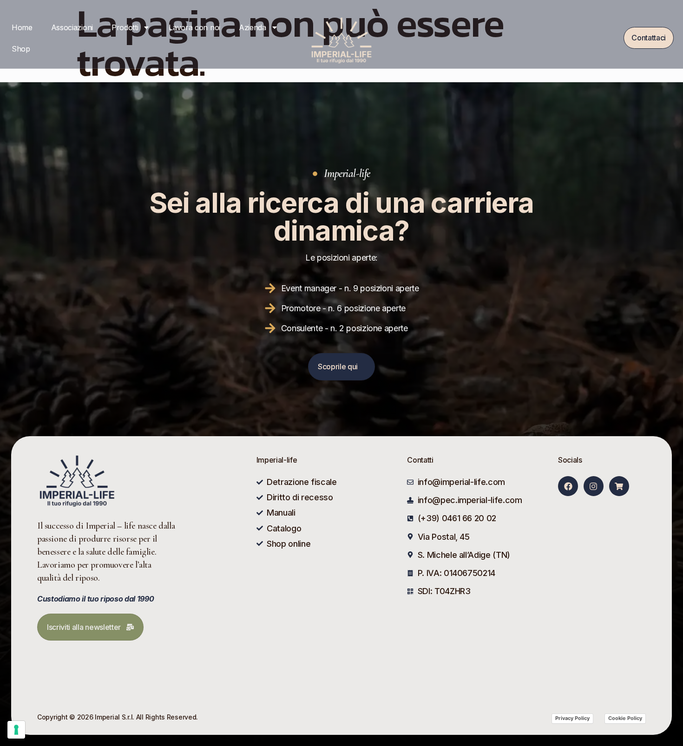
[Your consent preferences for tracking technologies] (16, 730)
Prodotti (125, 27)
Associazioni (72, 27)
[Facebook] (568, 486)
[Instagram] (594, 486)
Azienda (252, 27)
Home (22, 27)
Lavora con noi (194, 27)
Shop (21, 48)
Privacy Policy (572, 718)
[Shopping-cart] (619, 486)
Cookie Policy (625, 718)
